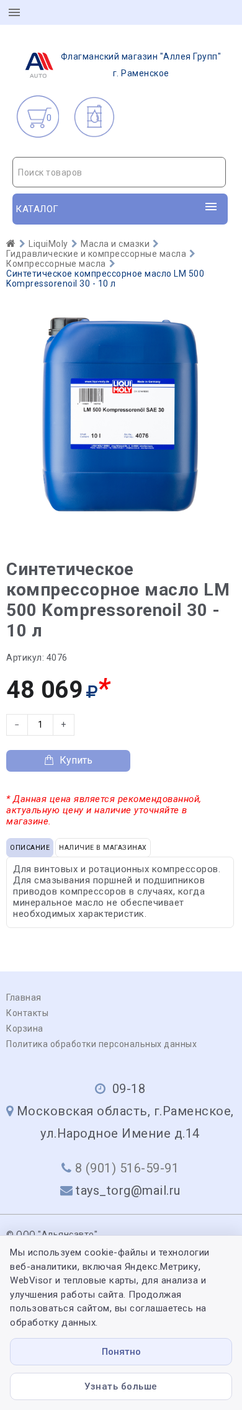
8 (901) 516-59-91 (127, 1168)
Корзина (24, 1028)
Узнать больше (121, 1386)
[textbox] (119, 172)
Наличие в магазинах (103, 848)
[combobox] (119, 172)
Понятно (121, 1351)
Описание (30, 848)
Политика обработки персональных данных (101, 1044)
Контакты (27, 1013)
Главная (24, 997)
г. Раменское (141, 64)
